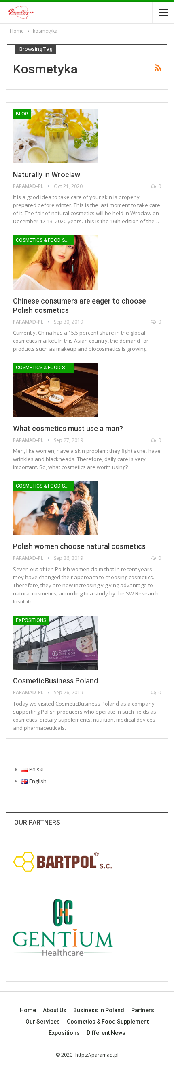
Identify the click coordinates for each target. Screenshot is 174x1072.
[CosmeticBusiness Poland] (55, 643)
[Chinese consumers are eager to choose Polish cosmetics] (55, 262)
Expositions (31, 620)
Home (28, 1010)
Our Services (42, 1021)
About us (54, 1010)
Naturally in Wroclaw (46, 174)
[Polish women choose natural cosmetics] (55, 508)
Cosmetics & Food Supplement (45, 240)
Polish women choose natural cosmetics (79, 546)
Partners (142, 1010)
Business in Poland (98, 1010)
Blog (22, 114)
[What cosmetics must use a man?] (55, 390)
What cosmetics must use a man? (68, 428)
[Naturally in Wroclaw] (55, 136)
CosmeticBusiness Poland (55, 680)
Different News (106, 1033)
